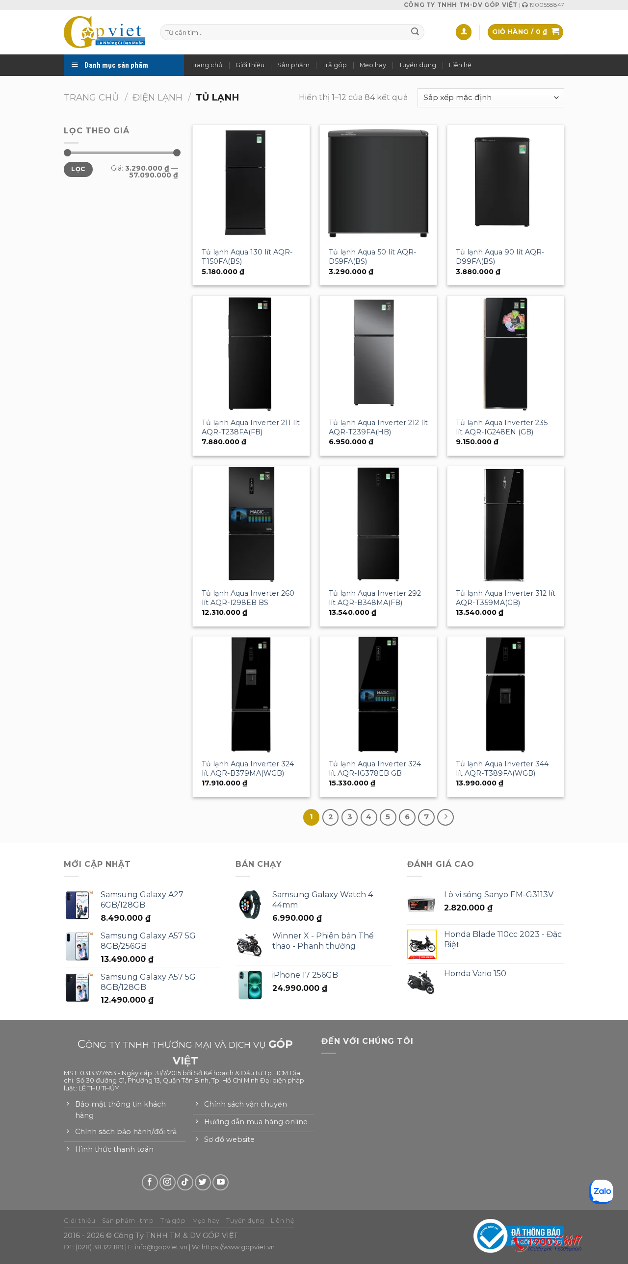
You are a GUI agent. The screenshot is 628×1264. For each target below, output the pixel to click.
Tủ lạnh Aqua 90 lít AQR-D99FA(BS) (500, 257)
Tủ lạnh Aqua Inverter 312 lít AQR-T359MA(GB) (505, 598)
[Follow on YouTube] (220, 1182)
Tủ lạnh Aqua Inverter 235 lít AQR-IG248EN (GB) (502, 427)
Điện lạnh (157, 97)
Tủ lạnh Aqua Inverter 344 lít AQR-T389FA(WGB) (502, 768)
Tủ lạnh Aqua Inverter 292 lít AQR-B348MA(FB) (375, 598)
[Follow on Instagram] (167, 1182)
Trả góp (334, 65)
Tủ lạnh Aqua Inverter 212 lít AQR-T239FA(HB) (378, 427)
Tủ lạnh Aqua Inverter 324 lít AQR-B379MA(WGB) (248, 768)
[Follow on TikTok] (185, 1182)
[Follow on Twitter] (203, 1182)
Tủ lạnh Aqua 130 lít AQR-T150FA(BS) (247, 257)
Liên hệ (460, 65)
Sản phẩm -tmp (128, 1220)
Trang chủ (207, 65)
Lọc (78, 169)
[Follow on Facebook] (150, 1182)
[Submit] (415, 32)
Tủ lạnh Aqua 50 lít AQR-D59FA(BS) (373, 257)
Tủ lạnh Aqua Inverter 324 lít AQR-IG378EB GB (375, 768)
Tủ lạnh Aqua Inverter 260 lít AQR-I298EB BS (248, 598)
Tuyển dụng (417, 65)
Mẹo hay (373, 65)
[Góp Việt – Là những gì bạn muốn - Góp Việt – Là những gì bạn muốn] (104, 32)
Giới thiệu (250, 65)
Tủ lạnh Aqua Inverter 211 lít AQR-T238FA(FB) (251, 427)
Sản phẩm (293, 65)
